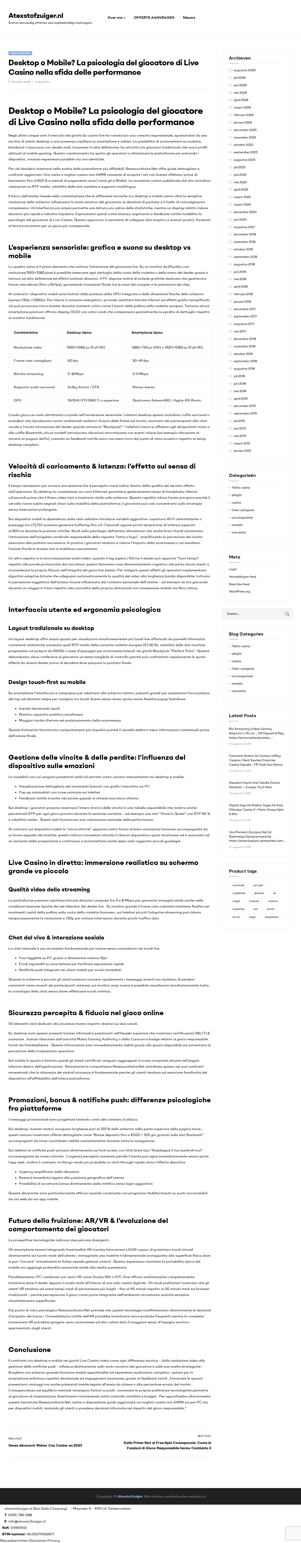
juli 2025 (239, 167)
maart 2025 (242, 197)
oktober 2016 (243, 354)
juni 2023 (240, 219)
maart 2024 (242, 204)
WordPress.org (239, 591)
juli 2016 (239, 376)
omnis (270, 909)
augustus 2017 (244, 324)
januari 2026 (243, 122)
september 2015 (245, 413)
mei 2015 (240, 436)
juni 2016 (240, 384)
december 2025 (245, 130)
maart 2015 (242, 443)
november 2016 (245, 346)
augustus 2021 (244, 227)
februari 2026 (244, 115)
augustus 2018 (244, 264)
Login (233, 569)
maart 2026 (242, 107)
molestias (238, 909)
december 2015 (245, 406)
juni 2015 (240, 428)
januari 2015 (242, 451)
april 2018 (241, 287)
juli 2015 (239, 421)
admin (46, 81)
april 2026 (241, 100)
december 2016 (245, 339)
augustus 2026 (245, 70)
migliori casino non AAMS (85, 174)
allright (237, 495)
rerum (236, 917)
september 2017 (245, 316)
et (274, 893)
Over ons (115, 17)
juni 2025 (240, 175)
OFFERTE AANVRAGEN (154, 17)
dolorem (259, 893)
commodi (238, 885)
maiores (254, 901)
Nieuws (189, 17)
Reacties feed (239, 584)
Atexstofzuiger (130, 1496)
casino (236, 502)
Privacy (53, 1540)
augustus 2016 (244, 369)
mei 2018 (240, 279)
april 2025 (241, 189)
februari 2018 (243, 294)
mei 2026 (240, 93)
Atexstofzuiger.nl (35, 15)
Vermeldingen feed (242, 577)
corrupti (258, 885)
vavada (237, 525)
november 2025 (245, 137)
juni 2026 (240, 85)
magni (236, 901)
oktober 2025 (243, 145)
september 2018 (245, 257)
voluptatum (271, 917)
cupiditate (238, 893)
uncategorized (242, 517)
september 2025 (246, 152)
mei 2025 (240, 182)
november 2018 (245, 242)
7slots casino (241, 487)
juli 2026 (240, 78)
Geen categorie (20, 53)
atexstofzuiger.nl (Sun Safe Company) (35, 1508)
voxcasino (239, 532)
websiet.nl (197, 1496)
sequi (252, 917)
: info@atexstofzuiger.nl (25, 1521)
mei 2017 (240, 331)
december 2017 (245, 309)
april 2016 (241, 399)
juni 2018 (240, 272)
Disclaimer (37, 1540)
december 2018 (245, 234)
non (255, 909)
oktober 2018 (243, 249)
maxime (273, 901)
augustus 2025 (244, 160)
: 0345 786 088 (18, 1515)
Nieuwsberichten (14, 1540)
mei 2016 (240, 391)
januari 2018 (242, 302)
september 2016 (245, 361)
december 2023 (245, 212)
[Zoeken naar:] (257, 614)
